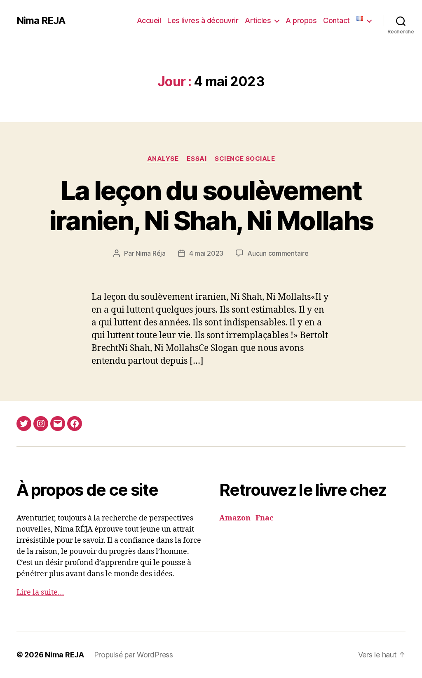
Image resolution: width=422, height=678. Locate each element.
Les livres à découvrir (202, 20)
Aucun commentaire (277, 253)
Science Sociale (245, 158)
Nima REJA (40, 21)
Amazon (235, 518)
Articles (258, 20)
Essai (196, 158)
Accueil (149, 20)
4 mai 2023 (206, 253)
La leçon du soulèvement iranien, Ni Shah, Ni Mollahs (211, 205)
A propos (301, 20)
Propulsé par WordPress (133, 654)
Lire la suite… (40, 592)
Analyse (163, 158)
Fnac (264, 518)
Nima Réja (151, 253)
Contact (336, 20)
